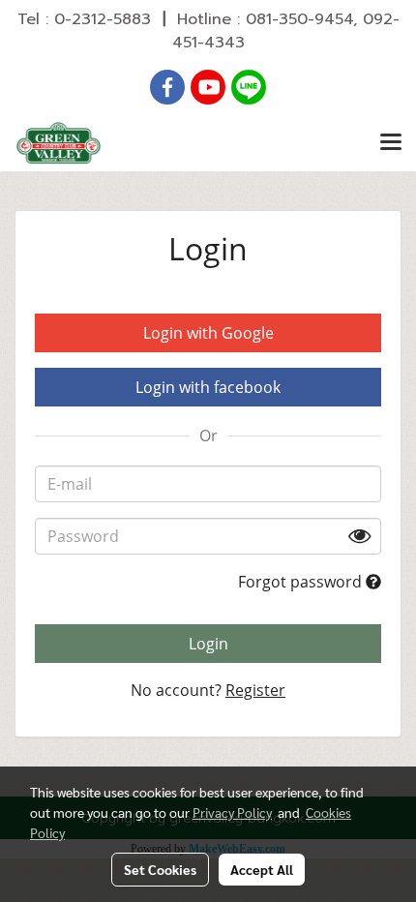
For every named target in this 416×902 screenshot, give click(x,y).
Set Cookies (160, 869)
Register (255, 690)
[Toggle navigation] (391, 143)
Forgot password (302, 581)
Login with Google (208, 333)
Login (208, 643)
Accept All (261, 869)
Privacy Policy (232, 812)
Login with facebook (208, 387)
